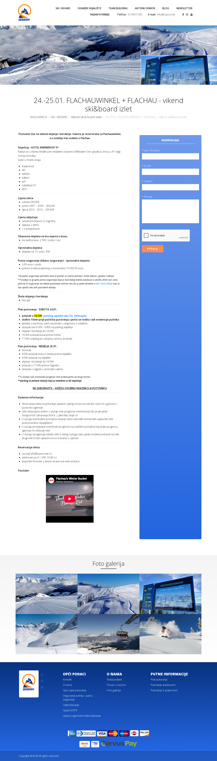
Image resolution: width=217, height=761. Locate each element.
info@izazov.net (166, 14)
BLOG (165, 8)
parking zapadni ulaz (56, 315)
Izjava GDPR (70, 710)
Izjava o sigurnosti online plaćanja (82, 715)
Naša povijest (114, 679)
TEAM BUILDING (118, 8)
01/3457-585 (135, 14)
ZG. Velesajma (78, 315)
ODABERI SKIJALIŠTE (89, 8)
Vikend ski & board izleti (86, 117)
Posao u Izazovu (116, 685)
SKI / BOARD (63, 8)
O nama (67, 685)
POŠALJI (152, 248)
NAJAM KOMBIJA (100, 14)
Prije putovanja (159, 679)
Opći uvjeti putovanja (74, 690)
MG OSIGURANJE (104, 283)
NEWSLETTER (184, 8)
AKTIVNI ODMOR (145, 8)
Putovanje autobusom (163, 685)
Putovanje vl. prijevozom (164, 690)
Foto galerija (114, 690)
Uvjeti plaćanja (71, 705)
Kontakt (67, 679)
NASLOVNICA (38, 117)
